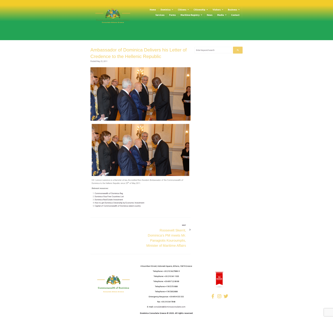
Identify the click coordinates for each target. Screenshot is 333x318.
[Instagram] (219, 296)
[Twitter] (226, 296)
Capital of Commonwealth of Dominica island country (118, 206)
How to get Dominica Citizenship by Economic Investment (119, 203)
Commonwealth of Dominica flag (109, 193)
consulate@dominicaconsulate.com (169, 307)
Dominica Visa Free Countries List (109, 196)
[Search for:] (213, 50)
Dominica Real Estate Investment (109, 199)
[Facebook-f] (213, 296)
